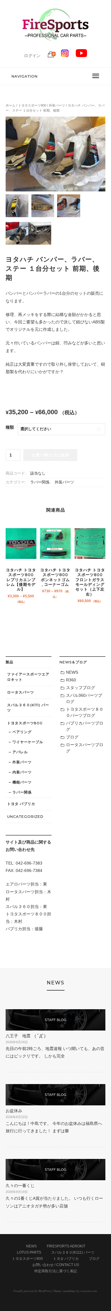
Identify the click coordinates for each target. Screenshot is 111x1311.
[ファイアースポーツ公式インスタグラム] (65, 55)
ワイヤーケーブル (27, 742)
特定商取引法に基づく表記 (55, 1271)
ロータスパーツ (20, 692)
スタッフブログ (80, 687)
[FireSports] (55, 45)
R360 (71, 680)
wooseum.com (88, 1291)
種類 (10, 427)
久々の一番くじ (20, 1185)
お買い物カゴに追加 (50, 455)
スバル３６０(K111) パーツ (28, 707)
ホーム (10, 105)
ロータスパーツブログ (84, 747)
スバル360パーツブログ (84, 698)
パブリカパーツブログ (84, 726)
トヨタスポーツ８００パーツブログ (84, 712)
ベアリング (22, 732)
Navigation (25, 76)
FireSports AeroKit (66, 1246)
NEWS (72, 672)
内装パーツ (22, 772)
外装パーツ (57, 105)
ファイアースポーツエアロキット (28, 677)
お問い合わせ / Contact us (55, 1265)
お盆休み (14, 1110)
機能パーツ (22, 782)
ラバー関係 (39, 482)
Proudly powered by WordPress (32, 1291)
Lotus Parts (29, 1252)
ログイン (32, 55)
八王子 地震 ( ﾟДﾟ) (26, 1035)
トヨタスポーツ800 (32, 105)
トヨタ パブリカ (21, 804)
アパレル (20, 752)
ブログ (72, 737)
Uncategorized (25, 816)
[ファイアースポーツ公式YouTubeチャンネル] (81, 55)
